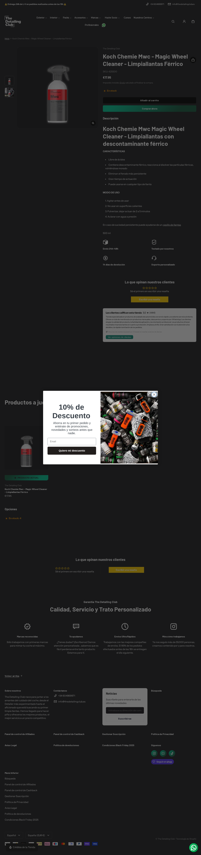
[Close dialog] (154, 394)
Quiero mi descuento (72, 450)
